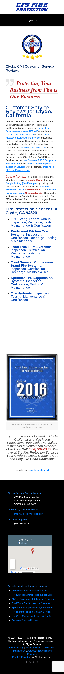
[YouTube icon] (34, 662)
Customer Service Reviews (33, 147)
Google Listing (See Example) (21, 183)
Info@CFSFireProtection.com (28, 513)
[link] (32, 391)
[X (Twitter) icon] (30, 662)
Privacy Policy (16, 647)
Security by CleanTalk (38, 470)
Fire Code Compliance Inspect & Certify (31, 616)
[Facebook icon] (26, 662)
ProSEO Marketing (21, 657)
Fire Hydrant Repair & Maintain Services (32, 612)
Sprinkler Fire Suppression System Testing (33, 607)
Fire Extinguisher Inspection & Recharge (32, 595)
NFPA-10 (33, 131)
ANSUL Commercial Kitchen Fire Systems (33, 599)
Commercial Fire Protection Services (30, 590)
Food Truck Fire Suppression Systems (31, 603)
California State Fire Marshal (20, 134)
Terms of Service (33, 647)
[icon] (37, 662)
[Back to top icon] (57, 667)
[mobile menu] (5, 5)
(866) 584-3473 (21, 523)
